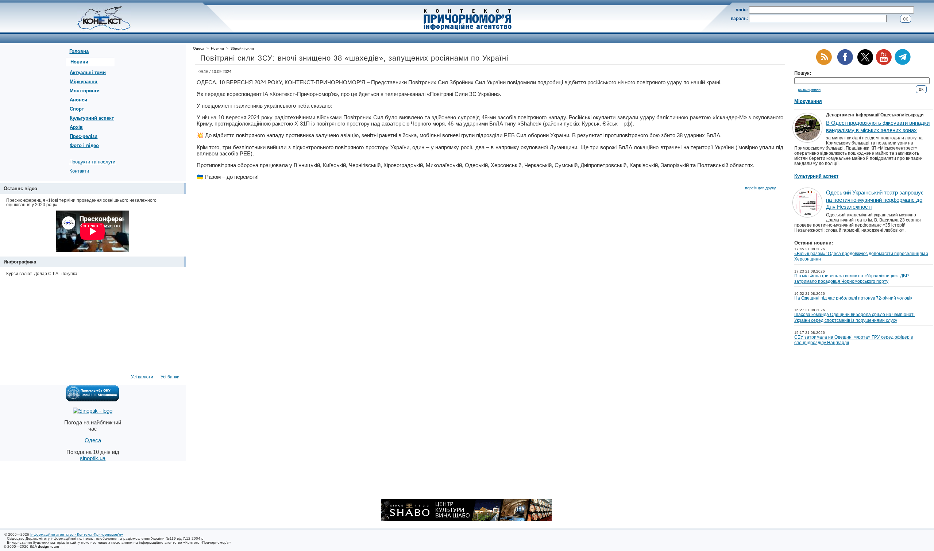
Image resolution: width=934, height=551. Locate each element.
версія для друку (760, 188)
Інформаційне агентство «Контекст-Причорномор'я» (76, 534)
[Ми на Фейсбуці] (845, 64)
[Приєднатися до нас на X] (865, 64)
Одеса (198, 48)
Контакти (79, 171)
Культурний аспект (92, 118)
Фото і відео (84, 145)
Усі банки (170, 376)
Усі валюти (142, 376)
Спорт (77, 109)
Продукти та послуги (92, 162)
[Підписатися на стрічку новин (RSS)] (823, 64)
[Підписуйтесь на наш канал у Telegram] (902, 64)
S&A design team (44, 546)
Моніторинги (85, 90)
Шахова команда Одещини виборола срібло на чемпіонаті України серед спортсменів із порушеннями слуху (854, 317)
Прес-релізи (83, 136)
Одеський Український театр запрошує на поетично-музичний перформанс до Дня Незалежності (875, 199)
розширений (809, 89)
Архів (76, 127)
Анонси (78, 100)
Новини (79, 62)
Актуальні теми (88, 72)
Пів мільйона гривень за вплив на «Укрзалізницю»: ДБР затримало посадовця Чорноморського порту (851, 278)
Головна (79, 51)
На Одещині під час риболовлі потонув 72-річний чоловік (853, 298)
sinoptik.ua (92, 458)
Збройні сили (242, 48)
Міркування (83, 81)
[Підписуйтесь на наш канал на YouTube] (883, 64)
